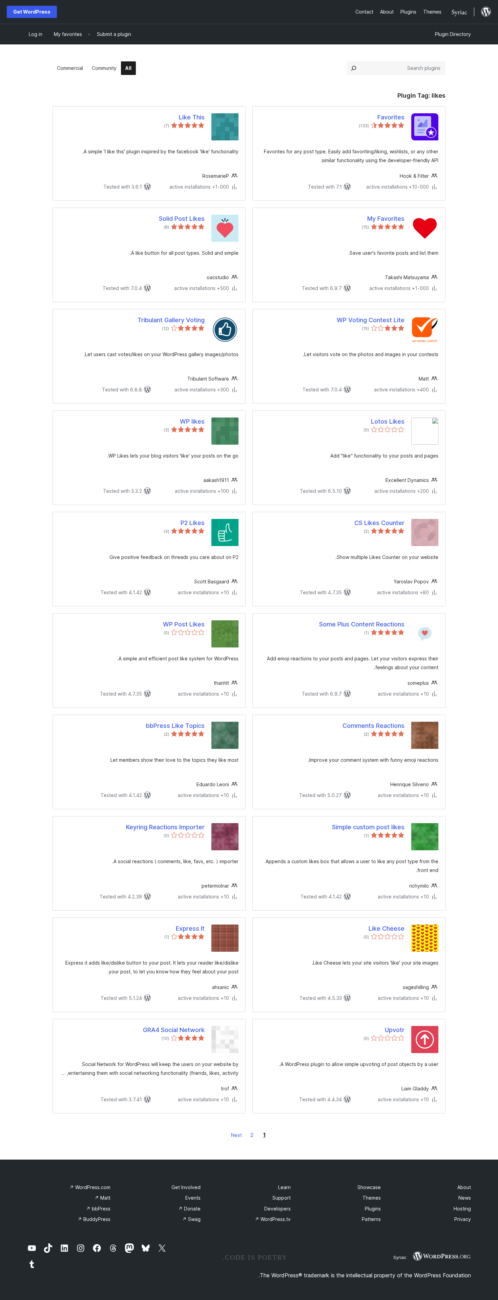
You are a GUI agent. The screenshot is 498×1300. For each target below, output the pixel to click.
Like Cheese (386, 928)
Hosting (462, 1208)
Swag (191, 1219)
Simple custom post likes (368, 827)
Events (193, 1198)
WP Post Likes (184, 624)
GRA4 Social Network (174, 1029)
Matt (102, 1198)
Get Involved (186, 1187)
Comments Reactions (373, 725)
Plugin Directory (453, 34)
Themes (371, 1198)
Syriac (399, 1257)
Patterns (371, 1219)
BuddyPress (94, 1219)
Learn (284, 1187)
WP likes (192, 421)
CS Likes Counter (379, 522)
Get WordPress (31, 12)
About (464, 1187)
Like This (192, 117)
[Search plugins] (353, 68)
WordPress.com (89, 1187)
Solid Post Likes (182, 218)
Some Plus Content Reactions (361, 624)
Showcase (369, 1187)
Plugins (373, 1208)
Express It (190, 928)
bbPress (98, 1208)
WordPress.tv (273, 1219)
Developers (277, 1208)
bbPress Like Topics (175, 725)
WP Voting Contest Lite (370, 320)
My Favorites (385, 218)
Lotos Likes (387, 421)
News (464, 1198)
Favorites (390, 117)
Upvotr (394, 1029)
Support (281, 1198)
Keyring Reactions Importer (165, 827)
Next (236, 1135)
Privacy (462, 1219)
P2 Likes (193, 522)
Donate (189, 1208)
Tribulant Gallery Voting (171, 320)
